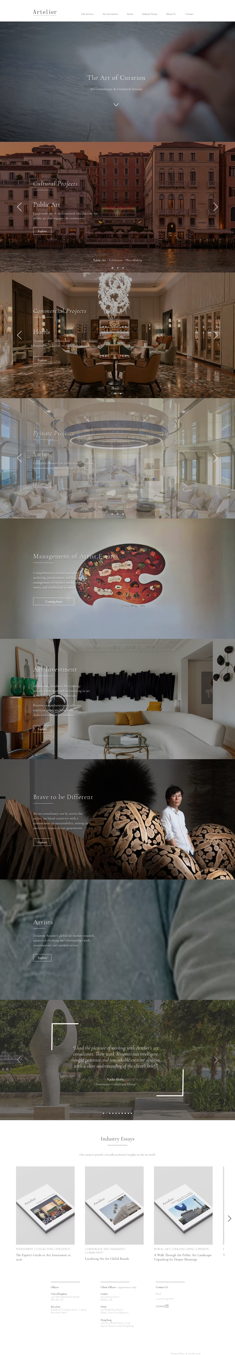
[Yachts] (112, 513)
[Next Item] (230, 1218)
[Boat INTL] (103, 1113)
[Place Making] (123, 267)
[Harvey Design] (125, 1113)
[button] (89, 14)
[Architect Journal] (115, 1113)
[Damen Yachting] (131, 1113)
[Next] (215, 207)
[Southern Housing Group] (128, 1113)
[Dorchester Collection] (106, 1113)
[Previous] (19, 207)
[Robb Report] (122, 1113)
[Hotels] (114, 393)
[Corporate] (120, 393)
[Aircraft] (123, 513)
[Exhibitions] (117, 267)
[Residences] (117, 514)
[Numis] (119, 1113)
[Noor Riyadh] (109, 1113)
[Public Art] (112, 268)
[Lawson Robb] (112, 1113)
